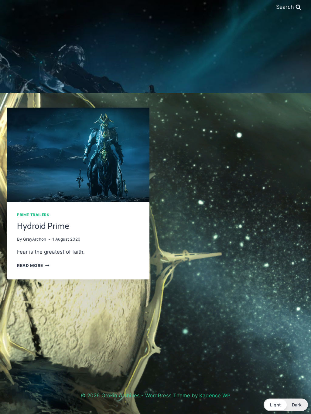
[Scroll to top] (292, 393)
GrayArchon (34, 239)
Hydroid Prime (43, 226)
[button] (286, 405)
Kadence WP (215, 395)
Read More (33, 265)
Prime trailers (33, 214)
